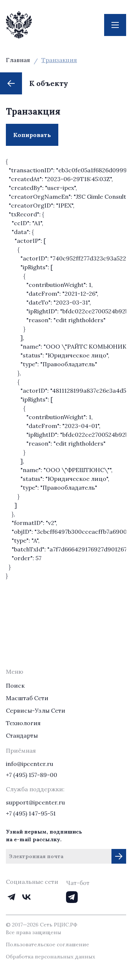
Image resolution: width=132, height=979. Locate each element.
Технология (23, 723)
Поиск (15, 685)
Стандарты (22, 735)
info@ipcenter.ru (29, 763)
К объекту (48, 83)
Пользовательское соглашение (47, 944)
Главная (18, 60)
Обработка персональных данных (50, 956)
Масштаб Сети (27, 698)
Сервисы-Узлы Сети (35, 710)
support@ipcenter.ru (35, 802)
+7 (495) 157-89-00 (31, 774)
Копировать (35, 138)
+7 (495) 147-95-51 (31, 813)
